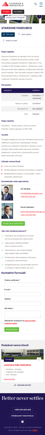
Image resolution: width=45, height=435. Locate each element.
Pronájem (6, 11)
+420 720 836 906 (28, 215)
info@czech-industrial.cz (22, 416)
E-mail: (7, 290)
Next (39, 16)
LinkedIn (22, 422)
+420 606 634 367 (28, 196)
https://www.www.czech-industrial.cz (12, 4)
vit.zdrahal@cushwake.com (31, 193)
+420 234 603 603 (22, 410)
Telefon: (7, 299)
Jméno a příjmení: (12, 280)
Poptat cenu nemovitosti (13, 223)
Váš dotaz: (9, 308)
